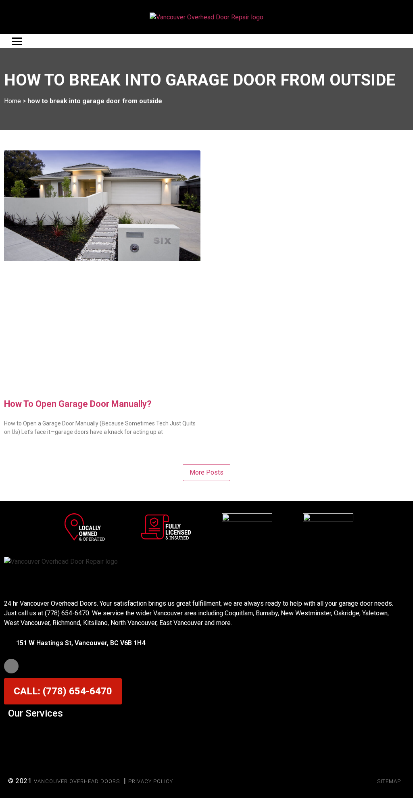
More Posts (206, 472)
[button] (206, 733)
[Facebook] (11, 666)
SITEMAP (389, 781)
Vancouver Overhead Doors (77, 781)
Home (12, 101)
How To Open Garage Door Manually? (78, 404)
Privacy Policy (150, 781)
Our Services (35, 713)
